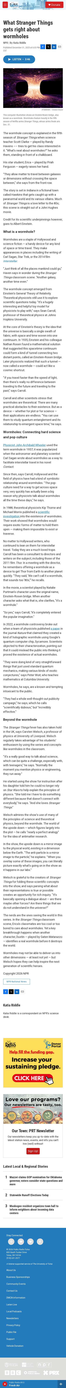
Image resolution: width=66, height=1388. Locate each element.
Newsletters (12, 1318)
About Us (11, 1270)
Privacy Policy (13, 1325)
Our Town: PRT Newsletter (33, 1130)
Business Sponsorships (18, 1277)
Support (10, 1339)
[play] (5, 1384)
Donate (55, 4)
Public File (11, 1332)
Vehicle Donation (14, 1346)
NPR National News (17, 981)
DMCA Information (15, 1298)
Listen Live (11, 1304)
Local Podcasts (14, 1311)
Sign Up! (33, 1151)
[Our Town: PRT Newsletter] (33, 1109)
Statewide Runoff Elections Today (29, 1195)
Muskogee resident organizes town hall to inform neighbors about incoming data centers (34, 1209)
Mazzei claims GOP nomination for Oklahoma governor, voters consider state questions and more (36, 1181)
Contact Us (11, 1291)
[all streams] (62, 1384)
